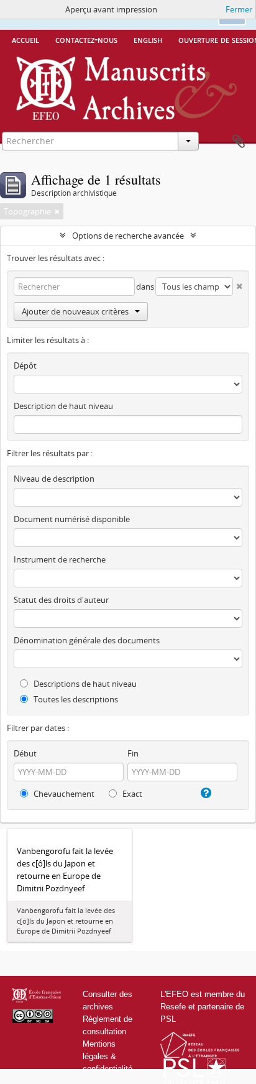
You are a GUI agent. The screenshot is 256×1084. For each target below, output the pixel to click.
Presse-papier (238, 141)
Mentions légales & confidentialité (107, 1056)
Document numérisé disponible (72, 519)
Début (25, 753)
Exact (131, 793)
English (148, 39)
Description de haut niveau (63, 405)
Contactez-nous (86, 39)
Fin (133, 753)
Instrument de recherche (60, 559)
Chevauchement (63, 793)
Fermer (239, 9)
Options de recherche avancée (128, 235)
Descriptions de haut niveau (84, 683)
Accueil (25, 39)
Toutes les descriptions (75, 699)
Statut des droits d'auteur (61, 599)
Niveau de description (54, 478)
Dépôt (25, 365)
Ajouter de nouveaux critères (75, 311)
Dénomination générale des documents (87, 640)
